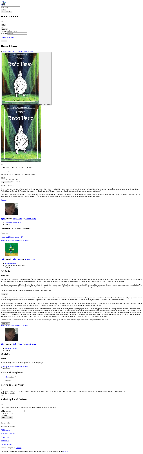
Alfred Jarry (30, 218)
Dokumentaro (5, 437)
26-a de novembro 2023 (13, 223)
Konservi (9, 417)
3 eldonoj (4, 200)
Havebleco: (4, 415)
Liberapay (19, 448)
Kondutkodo (5, 441)
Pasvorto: (4, 33)
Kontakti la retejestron (8, 433)
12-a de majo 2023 (11, 263)
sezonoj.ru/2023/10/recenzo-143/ (12, 237)
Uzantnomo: (5, 31)
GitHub (65, 451)
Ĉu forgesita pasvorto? (8, 37)
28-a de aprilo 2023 (11, 348)
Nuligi (3, 25)
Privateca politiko (6, 444)
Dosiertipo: (4, 413)
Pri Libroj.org (5, 430)
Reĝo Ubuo (17, 218)
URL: (3, 411)
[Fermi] (2, 21)
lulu (6, 377)
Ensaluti (4, 41)
